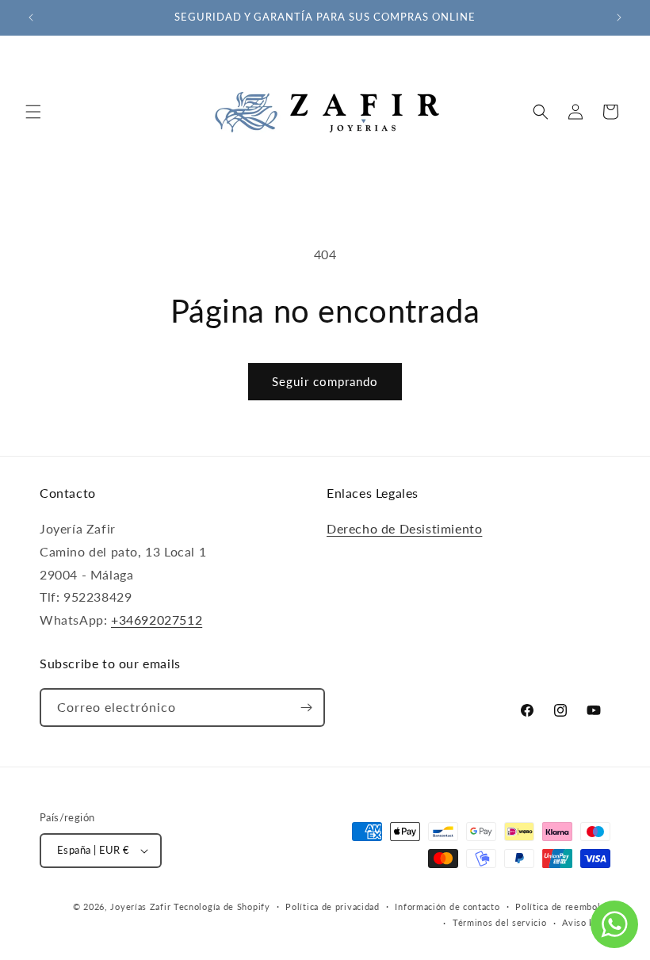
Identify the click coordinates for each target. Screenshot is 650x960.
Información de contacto (447, 906)
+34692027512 (156, 619)
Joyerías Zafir (140, 906)
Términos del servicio (500, 922)
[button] (33, 111)
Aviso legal (586, 922)
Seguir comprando (325, 381)
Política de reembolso (562, 906)
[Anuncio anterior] (30, 17)
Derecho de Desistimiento (404, 528)
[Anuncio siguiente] (619, 17)
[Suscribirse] (306, 707)
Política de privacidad (332, 906)
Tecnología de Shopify (222, 906)
